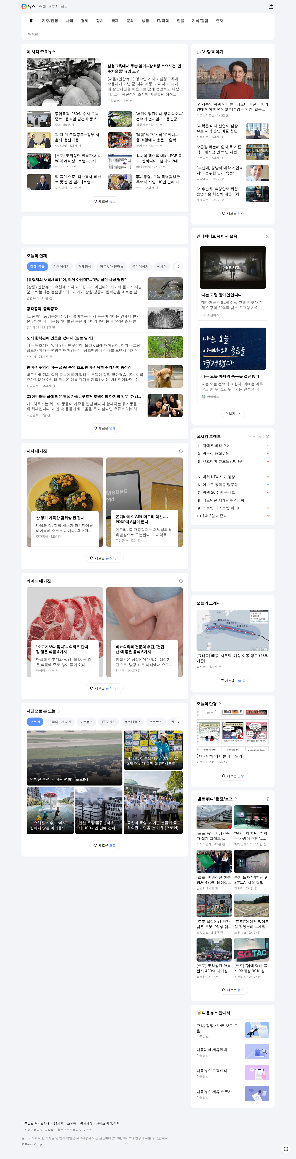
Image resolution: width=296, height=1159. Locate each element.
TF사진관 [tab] (108, 722)
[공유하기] (270, 6)
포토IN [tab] (35, 722)
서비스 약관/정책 (107, 1123)
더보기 (230, 413)
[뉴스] (31, 6)
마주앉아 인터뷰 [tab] (112, 266)
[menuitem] (31, 20)
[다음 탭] (178, 266)
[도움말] (181, 451)
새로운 (107, 201)
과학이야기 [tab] (61, 266)
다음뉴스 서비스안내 (35, 1123)
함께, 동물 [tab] (37, 266)
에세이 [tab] (162, 266)
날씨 (64, 6)
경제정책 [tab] (84, 266)
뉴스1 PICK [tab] (132, 722)
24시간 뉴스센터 (65, 1123)
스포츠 (53, 6)
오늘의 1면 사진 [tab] (60, 722)
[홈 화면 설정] (286, 1149)
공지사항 (86, 1123)
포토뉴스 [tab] (86, 722)
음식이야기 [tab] (140, 266)
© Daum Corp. (32, 1144)
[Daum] (24, 6)
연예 (42, 6)
